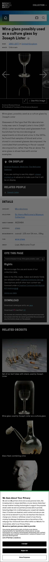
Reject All (24, 551)
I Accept (24, 544)
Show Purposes (24, 557)
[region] (24, 526)
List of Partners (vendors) (11, 538)
